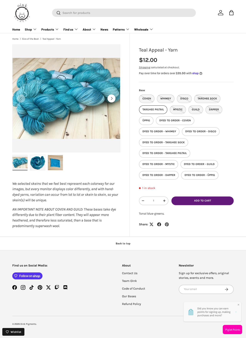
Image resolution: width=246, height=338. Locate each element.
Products (47, 29)
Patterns (119, 29)
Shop (28, 29)
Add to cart (202, 200)
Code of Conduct (133, 288)
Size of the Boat (30, 38)
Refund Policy (131, 304)
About (87, 29)
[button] (231, 12)
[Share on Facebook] (159, 224)
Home (16, 29)
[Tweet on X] (151, 224)
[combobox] (124, 13)
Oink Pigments (28, 324)
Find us (68, 29)
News (104, 29)
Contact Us (129, 273)
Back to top (123, 243)
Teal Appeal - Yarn (51, 38)
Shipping (144, 67)
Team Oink (129, 281)
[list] (66, 98)
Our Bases (129, 296)
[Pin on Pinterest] (167, 224)
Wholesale (141, 29)
